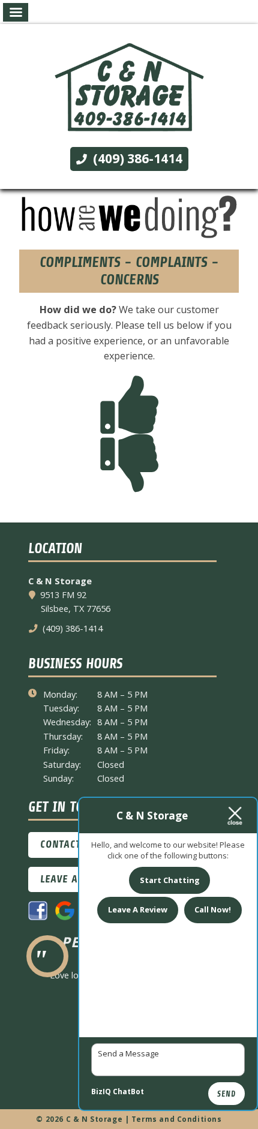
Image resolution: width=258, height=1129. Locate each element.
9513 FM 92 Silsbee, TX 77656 (75, 601)
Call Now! (212, 909)
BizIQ (101, 1091)
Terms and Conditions (176, 1119)
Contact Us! (70, 844)
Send (226, 1093)
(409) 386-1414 (136, 158)
